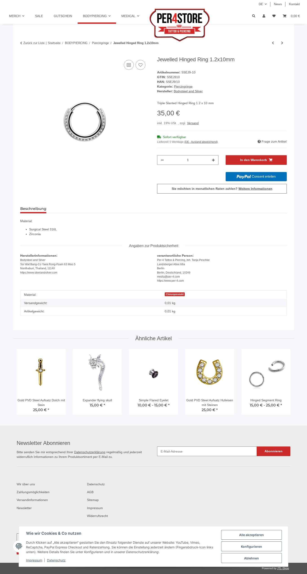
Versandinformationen (32, 500)
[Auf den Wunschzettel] (140, 65)
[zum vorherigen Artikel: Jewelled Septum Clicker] (273, 43)
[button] (264, 16)
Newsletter (24, 508)
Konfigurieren (251, 546)
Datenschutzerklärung (89, 452)
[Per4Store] (170, 25)
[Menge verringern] (162, 160)
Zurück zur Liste (33, 43)
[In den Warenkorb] (23, 53)
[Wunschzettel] (274, 16)
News (278, 4)
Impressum (34, 560)
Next (283, 383)
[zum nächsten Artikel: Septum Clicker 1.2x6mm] (282, 43)
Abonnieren (274, 451)
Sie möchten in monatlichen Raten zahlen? (222, 188)
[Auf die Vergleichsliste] (129, 65)
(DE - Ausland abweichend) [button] (201, 142)
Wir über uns (26, 484)
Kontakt (294, 4)
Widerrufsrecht (97, 516)
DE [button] (261, 4)
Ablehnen (251, 558)
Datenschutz (56, 560)
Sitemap (93, 500)
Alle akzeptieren (251, 535)
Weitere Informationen (255, 188)
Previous (24, 383)
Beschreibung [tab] (33, 209)
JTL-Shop (283, 568)
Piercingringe (183, 86)
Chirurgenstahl (175, 294)
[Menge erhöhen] (213, 160)
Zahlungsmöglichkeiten (33, 492)
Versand (193, 123)
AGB (90, 492)
